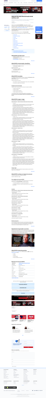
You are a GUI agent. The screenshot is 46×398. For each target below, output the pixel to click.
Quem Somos (5, 370)
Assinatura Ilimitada (25, 370)
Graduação (24, 373)
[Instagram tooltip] (37, 390)
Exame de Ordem (25, 372)
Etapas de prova (15, 40)
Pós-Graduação (25, 374)
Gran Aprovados (25, 2)
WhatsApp (15, 372)
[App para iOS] (34, 390)
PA (29, 4)
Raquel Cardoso (21, 321)
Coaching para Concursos (26, 371)
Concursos (15, 2)
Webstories (41, 2)
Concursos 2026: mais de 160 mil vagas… (23, 320)
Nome (12, 359)
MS (27, 4)
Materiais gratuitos (36, 2)
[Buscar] (9, 1)
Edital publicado (20, 264)
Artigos (21, 2)
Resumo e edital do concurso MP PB (18, 45)
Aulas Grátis (34, 373)
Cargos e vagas (15, 38)
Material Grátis (34, 371)
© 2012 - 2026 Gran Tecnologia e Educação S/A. (9, 390)
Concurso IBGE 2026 (11, 2)
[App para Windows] (32, 390)
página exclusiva (14, 252)
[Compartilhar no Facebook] (30, 22)
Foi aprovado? (16, 377)
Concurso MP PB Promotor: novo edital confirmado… (31, 321)
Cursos (18, 2)
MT (28, 4)
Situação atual (15, 34)
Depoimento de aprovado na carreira (18, 43)
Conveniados (5, 375)
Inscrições (14, 37)
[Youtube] (36, 390)
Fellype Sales (13, 321)
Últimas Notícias (6, 2)
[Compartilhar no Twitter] (31, 22)
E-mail (12, 361)
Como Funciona (5, 371)
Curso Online (15, 46)
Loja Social (5, 373)
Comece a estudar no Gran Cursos (39, 31)
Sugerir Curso (34, 374)
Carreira (14, 39)
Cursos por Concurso (25, 375)
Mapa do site (27, 390)
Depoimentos (34, 370)
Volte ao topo (32, 60)
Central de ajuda (15, 370)
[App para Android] (35, 390)
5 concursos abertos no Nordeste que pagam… (15, 320)
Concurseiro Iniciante (30, 2)
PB (30, 4)
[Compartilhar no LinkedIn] (32, 22)
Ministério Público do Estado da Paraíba (22, 27)
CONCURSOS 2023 (23, 287)
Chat (14, 371)
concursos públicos (17, 251)
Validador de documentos (6, 374)
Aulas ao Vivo (34, 372)
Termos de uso (23, 390)
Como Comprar (5, 372)
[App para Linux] (33, 390)
